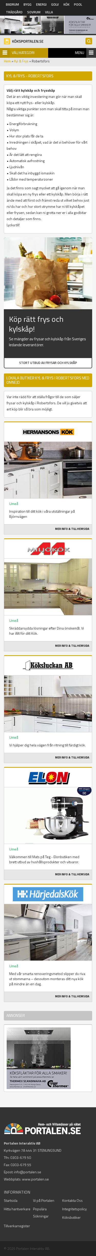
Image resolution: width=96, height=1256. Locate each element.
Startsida (10, 1200)
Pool (78, 4)
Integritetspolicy (74, 1209)
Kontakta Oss (72, 1200)
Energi (41, 4)
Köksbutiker (71, 1217)
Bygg (27, 4)
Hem (7, 61)
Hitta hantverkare (17, 1209)
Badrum (12, 4)
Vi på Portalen (43, 1200)
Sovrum (33, 12)
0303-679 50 (20, 1157)
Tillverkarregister (17, 1226)
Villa (49, 12)
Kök (66, 4)
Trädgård (14, 12)
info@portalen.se (27, 1172)
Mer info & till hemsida (72, 529)
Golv (55, 4)
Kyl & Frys (21, 61)
